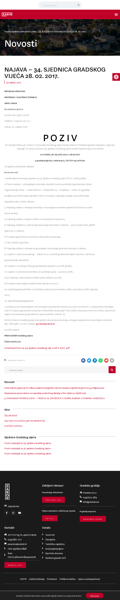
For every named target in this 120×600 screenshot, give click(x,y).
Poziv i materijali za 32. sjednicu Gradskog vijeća (27, 442)
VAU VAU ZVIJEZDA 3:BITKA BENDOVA (24, 420)
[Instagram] (13, 513)
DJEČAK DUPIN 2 (13, 425)
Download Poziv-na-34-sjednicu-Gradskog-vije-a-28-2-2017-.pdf (37, 347)
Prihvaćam (94, 595)
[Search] (79, 4)
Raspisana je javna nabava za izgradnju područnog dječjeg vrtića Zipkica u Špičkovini (45, 392)
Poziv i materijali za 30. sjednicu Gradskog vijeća (27, 453)
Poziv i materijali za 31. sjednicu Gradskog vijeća (27, 448)
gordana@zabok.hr (45, 323)
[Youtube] (19, 513)
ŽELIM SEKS (10, 415)
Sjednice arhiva (19, 31)
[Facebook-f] (6, 513)
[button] (116, 77)
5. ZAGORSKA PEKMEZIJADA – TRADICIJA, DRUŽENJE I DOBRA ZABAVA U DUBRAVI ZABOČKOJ (54, 397)
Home (7, 31)
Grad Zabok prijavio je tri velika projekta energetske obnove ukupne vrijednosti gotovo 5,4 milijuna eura (54, 387)
